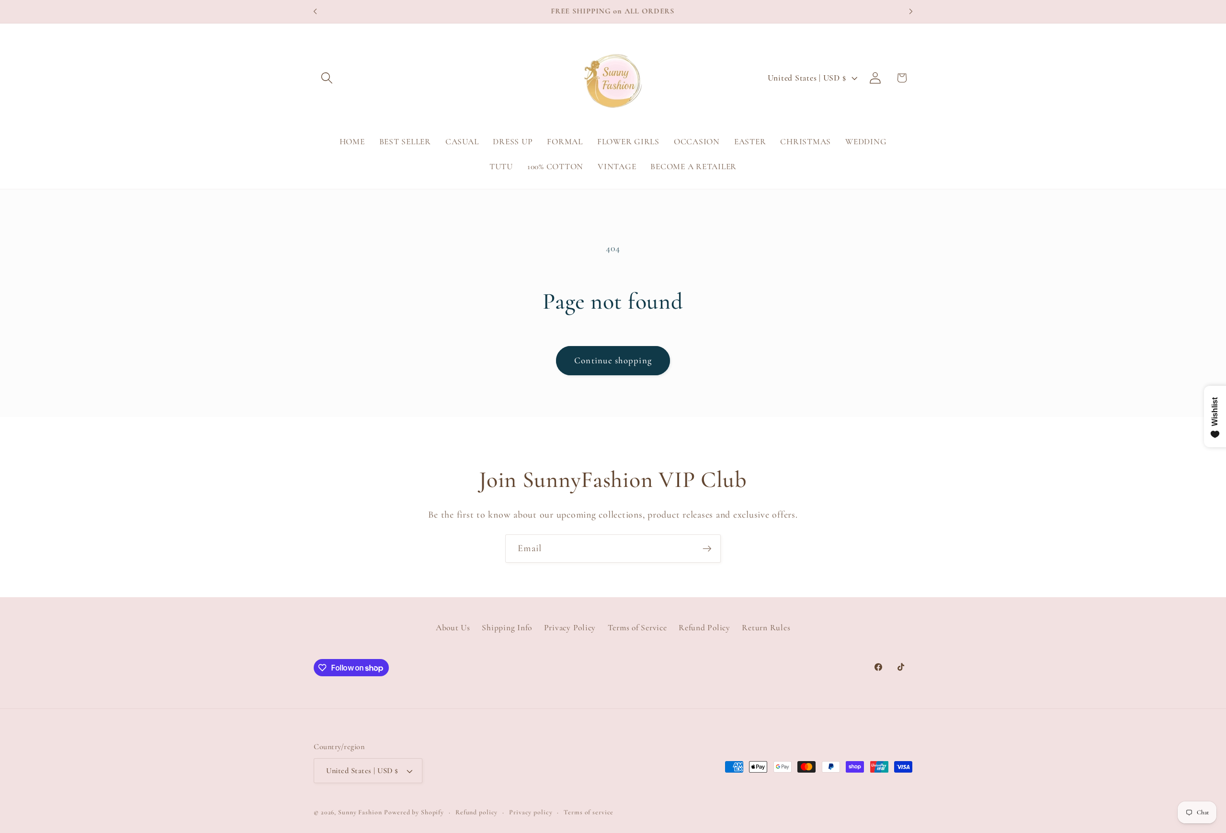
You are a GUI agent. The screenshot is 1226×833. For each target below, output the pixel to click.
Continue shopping (613, 360)
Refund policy (476, 812)
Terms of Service (637, 628)
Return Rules (766, 628)
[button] (327, 78)
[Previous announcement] (315, 11)
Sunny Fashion (360, 812)
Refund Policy (704, 628)
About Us (453, 628)
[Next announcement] (910, 11)
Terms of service (588, 812)
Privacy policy (530, 812)
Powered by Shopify (414, 812)
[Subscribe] (707, 548)
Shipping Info (507, 628)
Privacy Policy (570, 628)
